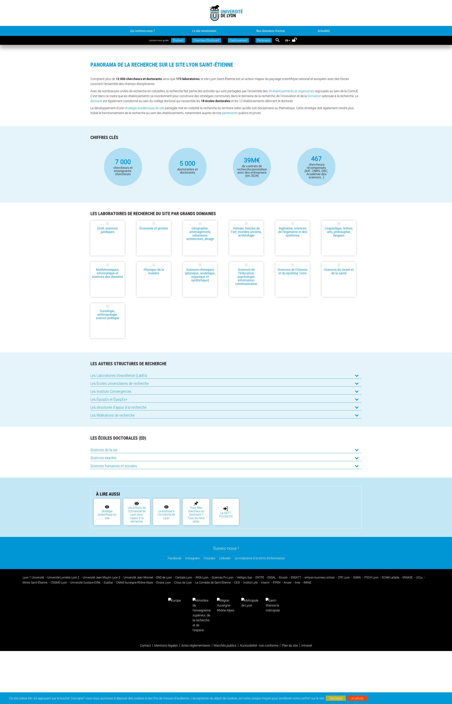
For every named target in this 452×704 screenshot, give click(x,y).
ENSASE (408, 577)
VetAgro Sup (245, 577)
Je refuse (357, 698)
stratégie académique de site (144, 108)
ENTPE (260, 577)
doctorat (96, 101)
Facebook (174, 558)
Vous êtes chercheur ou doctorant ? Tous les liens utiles (196, 514)
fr (286, 40)
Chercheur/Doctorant (206, 40)
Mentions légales (166, 645)
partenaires (230, 113)
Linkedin (224, 558)
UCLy (419, 577)
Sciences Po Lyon (223, 577)
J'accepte (335, 698)
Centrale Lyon (184, 577)
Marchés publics (225, 645)
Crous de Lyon (183, 582)
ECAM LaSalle (391, 577)
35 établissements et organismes (291, 91)
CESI (237, 582)
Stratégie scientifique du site (107, 514)
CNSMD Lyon (59, 582)
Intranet (306, 645)
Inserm (265, 582)
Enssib (283, 577)
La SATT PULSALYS (225, 514)
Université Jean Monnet (139, 577)
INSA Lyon (202, 577)
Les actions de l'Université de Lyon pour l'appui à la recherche (137, 514)
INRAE (307, 582)
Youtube (209, 558)
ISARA (357, 577)
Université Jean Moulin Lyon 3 (102, 577)
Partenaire (263, 40)
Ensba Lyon (164, 582)
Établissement (238, 40)
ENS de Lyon (164, 577)
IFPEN (277, 582)
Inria (298, 582)
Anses (288, 582)
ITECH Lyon (371, 577)
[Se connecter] (296, 40)
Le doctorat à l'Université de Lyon (166, 514)
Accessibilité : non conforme (259, 645)
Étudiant (178, 40)
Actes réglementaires (195, 645)
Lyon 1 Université (34, 577)
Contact (145, 645)
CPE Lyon (344, 577)
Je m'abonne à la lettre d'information (259, 558)
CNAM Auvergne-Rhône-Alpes (135, 582)
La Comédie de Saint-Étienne (213, 582)
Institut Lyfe (250, 582)
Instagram (192, 558)
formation (314, 96)
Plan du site (290, 645)
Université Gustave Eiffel (85, 582)
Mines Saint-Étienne (35, 582)
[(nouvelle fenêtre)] (201, 615)
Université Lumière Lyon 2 (63, 577)
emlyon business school (320, 577)
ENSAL (271, 577)
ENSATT (296, 577)
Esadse (109, 582)
